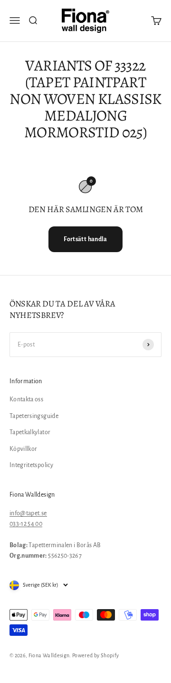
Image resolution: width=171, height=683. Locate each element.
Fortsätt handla (85, 239)
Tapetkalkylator (30, 432)
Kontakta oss (26, 399)
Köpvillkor (24, 449)
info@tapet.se (28, 513)
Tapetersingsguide (34, 416)
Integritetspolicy (31, 465)
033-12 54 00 (26, 523)
